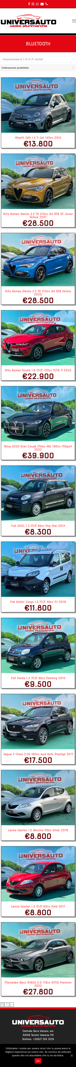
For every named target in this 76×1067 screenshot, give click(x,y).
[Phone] (46, 4)
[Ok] (71, 1055)
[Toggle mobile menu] (74, 20)
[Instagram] (33, 4)
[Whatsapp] (37, 4)
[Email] (42, 4)
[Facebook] (29, 4)
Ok (38, 1060)
